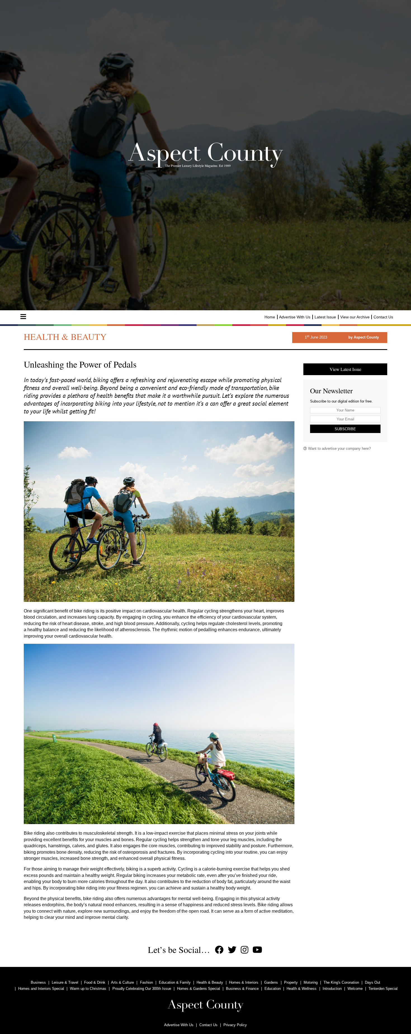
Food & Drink (94, 982)
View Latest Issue (345, 369)
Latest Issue (325, 317)
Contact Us (383, 317)
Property (291, 982)
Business (38, 982)
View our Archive (355, 317)
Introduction (332, 988)
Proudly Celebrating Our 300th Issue (141, 988)
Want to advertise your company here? (339, 448)
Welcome (355, 988)
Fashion (146, 982)
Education (272, 988)
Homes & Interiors (243, 982)
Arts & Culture (122, 982)
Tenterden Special (383, 988)
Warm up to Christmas (88, 988)
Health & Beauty (210, 982)
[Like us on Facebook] (219, 950)
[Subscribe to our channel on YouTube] (257, 950)
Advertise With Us (294, 317)
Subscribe (345, 429)
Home (269, 317)
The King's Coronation (341, 982)
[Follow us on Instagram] (244, 950)
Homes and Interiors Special (41, 988)
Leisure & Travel (65, 982)
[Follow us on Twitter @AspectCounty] (232, 950)
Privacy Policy (235, 1025)
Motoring (311, 982)
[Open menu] (23, 316)
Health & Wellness (301, 988)
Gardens (271, 982)
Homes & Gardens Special (198, 988)
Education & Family (175, 982)
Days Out (372, 982)
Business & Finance (242, 988)
